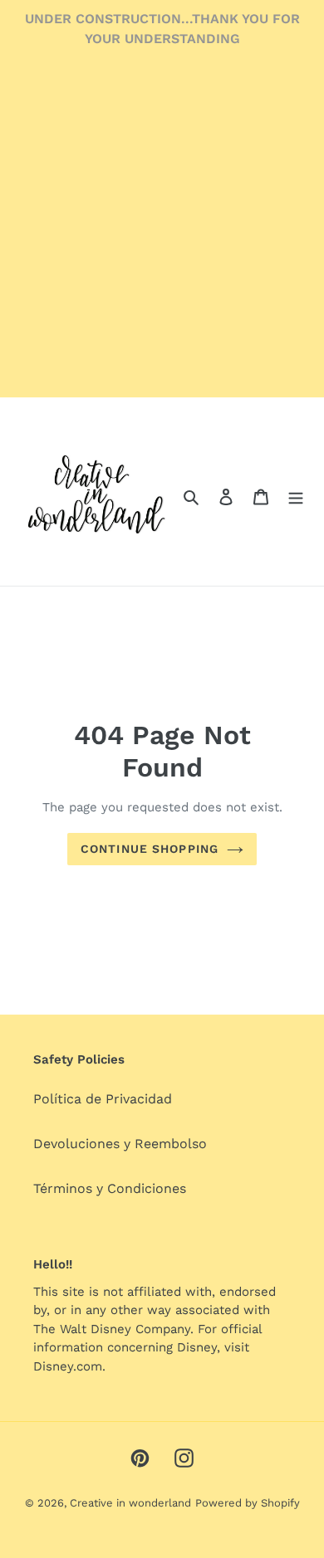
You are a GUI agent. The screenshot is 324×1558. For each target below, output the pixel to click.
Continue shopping (149, 848)
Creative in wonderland (130, 1503)
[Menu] (295, 496)
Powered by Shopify (247, 1503)
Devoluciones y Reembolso (120, 1143)
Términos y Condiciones (109, 1188)
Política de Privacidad (102, 1099)
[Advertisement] (162, 235)
